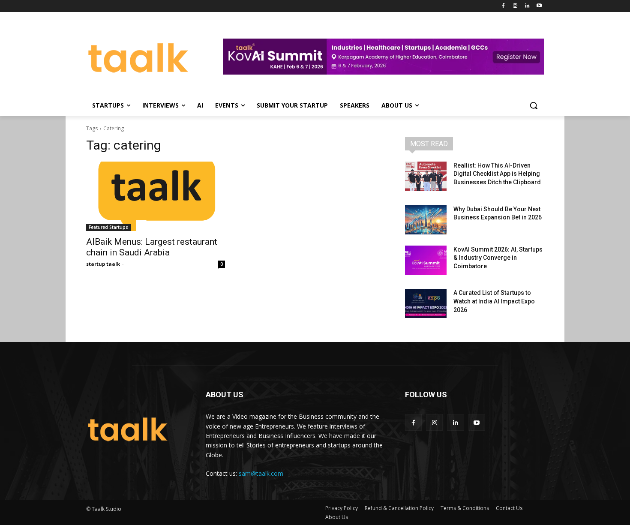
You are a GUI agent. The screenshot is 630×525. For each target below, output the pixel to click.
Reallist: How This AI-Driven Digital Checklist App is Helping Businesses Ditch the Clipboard (497, 174)
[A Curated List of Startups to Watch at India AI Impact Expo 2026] (426, 303)
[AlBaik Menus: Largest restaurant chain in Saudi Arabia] (155, 196)
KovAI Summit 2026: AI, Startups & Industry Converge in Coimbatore (498, 258)
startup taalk (103, 264)
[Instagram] (515, 6)
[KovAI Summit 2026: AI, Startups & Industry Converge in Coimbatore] (426, 260)
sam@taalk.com (261, 473)
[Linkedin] (527, 6)
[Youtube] (539, 6)
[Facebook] (503, 6)
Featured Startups (108, 227)
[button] (533, 105)
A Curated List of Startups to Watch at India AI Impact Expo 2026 (494, 301)
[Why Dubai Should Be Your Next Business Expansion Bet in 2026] (426, 219)
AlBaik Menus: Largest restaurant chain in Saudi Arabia (151, 247)
